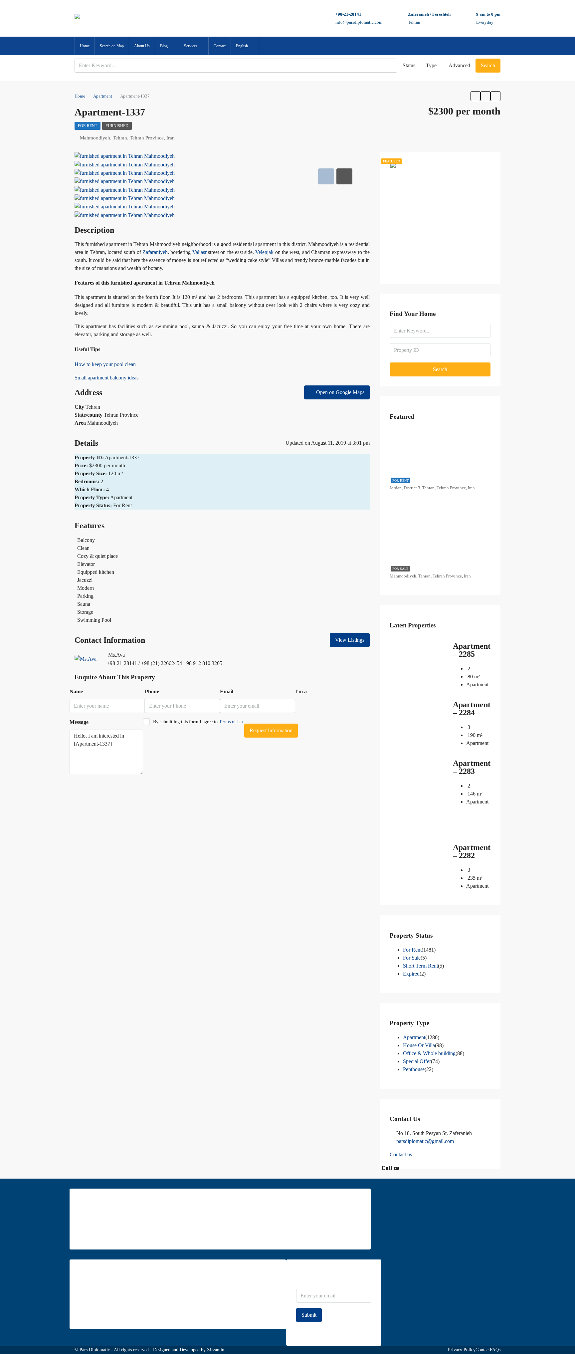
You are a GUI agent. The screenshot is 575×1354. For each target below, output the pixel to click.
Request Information (271, 730)
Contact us (401, 1154)
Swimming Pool (94, 620)
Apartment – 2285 (471, 650)
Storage (85, 612)
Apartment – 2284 (471, 708)
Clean (83, 548)
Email (226, 691)
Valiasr (199, 252)
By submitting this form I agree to (198, 721)
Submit (308, 1315)
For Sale (400, 568)
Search (488, 65)
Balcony (86, 540)
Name (76, 691)
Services (190, 46)
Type (431, 65)
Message (79, 722)
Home (85, 46)
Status (409, 65)
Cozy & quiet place (97, 556)
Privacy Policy (462, 1349)
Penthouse (414, 1069)
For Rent (87, 125)
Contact (220, 46)
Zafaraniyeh (155, 252)
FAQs (495, 1349)
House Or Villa (419, 1045)
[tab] (326, 176)
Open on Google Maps (339, 392)
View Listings (349, 640)
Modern (85, 588)
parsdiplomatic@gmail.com (425, 1141)
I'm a (301, 691)
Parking (85, 596)
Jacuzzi (85, 580)
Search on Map (112, 46)
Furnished (116, 125)
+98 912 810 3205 (202, 663)
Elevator (86, 564)
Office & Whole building (429, 1053)
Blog (164, 46)
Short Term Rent (420, 966)
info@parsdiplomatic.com (358, 22)
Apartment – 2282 (471, 851)
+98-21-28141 (348, 14)
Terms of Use (231, 721)
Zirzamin (215, 1349)
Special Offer (417, 1061)
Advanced (459, 65)
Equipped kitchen (95, 572)
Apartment (414, 1037)
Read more (90, 1235)
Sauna (83, 604)
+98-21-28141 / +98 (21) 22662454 (144, 663)
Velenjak (264, 252)
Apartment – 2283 (471, 767)
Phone (152, 691)
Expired (411, 974)
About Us (142, 46)
